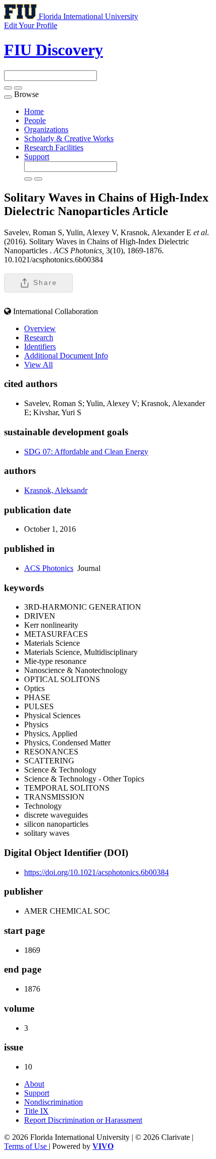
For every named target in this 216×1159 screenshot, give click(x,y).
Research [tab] (38, 337)
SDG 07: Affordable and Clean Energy (86, 451)
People (35, 120)
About (34, 1084)
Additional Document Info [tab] (66, 355)
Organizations (46, 129)
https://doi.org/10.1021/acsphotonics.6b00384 (96, 872)
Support (36, 156)
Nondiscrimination (53, 1102)
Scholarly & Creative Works (69, 138)
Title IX (36, 1111)
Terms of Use (26, 1146)
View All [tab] (38, 364)
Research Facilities (53, 147)
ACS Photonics (48, 568)
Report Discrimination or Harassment (83, 1120)
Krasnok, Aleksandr (55, 490)
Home (34, 111)
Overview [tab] (40, 328)
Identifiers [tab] (40, 346)
